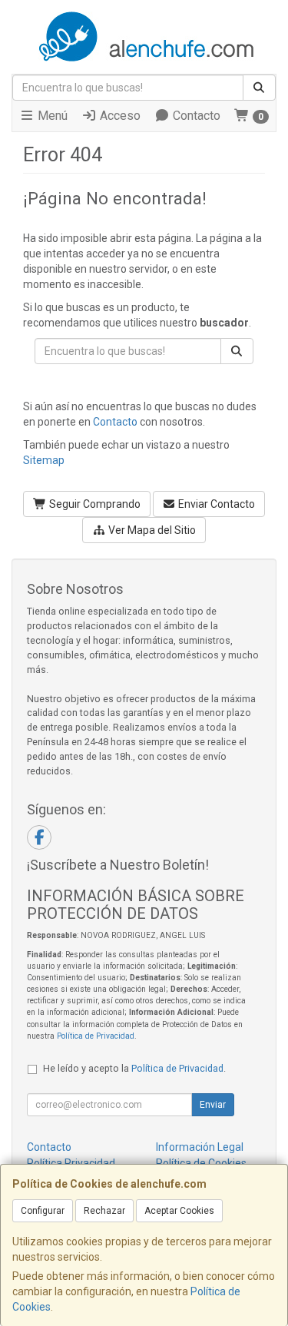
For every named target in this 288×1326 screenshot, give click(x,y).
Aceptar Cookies (179, 1210)
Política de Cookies (201, 1163)
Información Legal (199, 1147)
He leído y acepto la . (134, 1068)
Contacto (195, 115)
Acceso (119, 115)
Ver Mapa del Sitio (151, 530)
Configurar (43, 1210)
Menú (51, 115)
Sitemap (44, 460)
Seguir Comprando (94, 504)
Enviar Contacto (215, 504)
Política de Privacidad (95, 1036)
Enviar (213, 1104)
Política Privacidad (71, 1163)
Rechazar (104, 1210)
